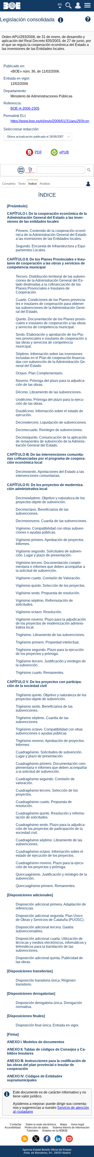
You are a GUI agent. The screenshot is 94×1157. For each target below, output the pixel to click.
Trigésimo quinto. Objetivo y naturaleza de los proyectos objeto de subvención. (51, 697)
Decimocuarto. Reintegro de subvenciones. (49, 430)
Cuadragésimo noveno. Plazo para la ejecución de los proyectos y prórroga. (50, 865)
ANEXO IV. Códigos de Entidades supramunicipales (34, 1078)
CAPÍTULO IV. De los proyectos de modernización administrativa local (45, 487)
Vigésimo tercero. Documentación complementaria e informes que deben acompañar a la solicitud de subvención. (50, 566)
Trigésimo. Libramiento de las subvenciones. (50, 635)
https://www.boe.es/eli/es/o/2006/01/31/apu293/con (49, 121)
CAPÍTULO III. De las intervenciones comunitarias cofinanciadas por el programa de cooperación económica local (46, 458)
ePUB (64, 152)
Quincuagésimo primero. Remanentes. (45, 886)
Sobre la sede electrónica (41, 1124)
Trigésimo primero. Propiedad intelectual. (47, 642)
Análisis (45, 183)
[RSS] (24, 1141)
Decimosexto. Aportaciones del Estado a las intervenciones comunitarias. (50, 473)
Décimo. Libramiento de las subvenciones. (49, 392)
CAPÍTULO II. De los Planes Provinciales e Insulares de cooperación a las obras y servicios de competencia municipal (46, 263)
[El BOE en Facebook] (47, 1141)
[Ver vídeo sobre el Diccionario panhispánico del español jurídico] (20, 170)
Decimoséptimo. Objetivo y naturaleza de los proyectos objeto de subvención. (50, 500)
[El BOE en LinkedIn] (58, 1141)
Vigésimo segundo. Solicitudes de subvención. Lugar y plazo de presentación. (49, 553)
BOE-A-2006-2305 (24, 108)
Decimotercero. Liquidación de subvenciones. (51, 422)
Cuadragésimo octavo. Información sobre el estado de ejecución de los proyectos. (49, 853)
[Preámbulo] (17, 206)
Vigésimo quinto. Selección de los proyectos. (50, 585)
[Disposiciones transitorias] (30, 971)
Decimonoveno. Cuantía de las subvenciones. (51, 521)
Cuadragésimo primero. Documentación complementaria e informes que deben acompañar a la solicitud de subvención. (51, 767)
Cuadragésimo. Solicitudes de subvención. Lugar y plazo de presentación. (49, 754)
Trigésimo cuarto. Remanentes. (40, 672)
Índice (32, 183)
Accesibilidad (13, 1127)
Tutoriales (32, 1130)
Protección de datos (36, 1127)
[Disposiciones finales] (26, 1016)
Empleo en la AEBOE (55, 1130)
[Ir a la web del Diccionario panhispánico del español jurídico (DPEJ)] (30, 170)
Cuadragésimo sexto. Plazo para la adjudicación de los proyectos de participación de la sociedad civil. (50, 828)
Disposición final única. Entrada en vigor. (47, 1025)
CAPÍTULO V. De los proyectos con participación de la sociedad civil (44, 684)
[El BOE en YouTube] (69, 1141)
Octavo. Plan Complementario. (39, 373)
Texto (22, 183)
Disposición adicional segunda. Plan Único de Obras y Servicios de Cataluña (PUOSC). (50, 918)
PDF (38, 152)
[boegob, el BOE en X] (35, 1141)
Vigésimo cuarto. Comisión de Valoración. (48, 578)
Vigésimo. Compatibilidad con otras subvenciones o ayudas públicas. (50, 530)
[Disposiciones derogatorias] (31, 993)
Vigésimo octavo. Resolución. (39, 612)
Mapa (63, 1124)
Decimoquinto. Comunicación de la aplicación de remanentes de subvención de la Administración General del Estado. (51, 441)
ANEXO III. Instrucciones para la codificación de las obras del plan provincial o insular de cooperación (46, 1065)
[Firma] (13, 1034)
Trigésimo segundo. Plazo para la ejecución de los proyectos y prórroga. (50, 652)
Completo (9, 183)
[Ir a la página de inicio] (11, 8)
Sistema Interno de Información (70, 1127)
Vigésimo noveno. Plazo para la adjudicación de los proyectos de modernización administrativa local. (51, 623)
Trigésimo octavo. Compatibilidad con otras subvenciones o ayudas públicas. (49, 731)
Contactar (15, 1124)
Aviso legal (77, 1124)
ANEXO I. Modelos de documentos (35, 1042)
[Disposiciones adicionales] (30, 895)
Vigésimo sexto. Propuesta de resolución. (48, 593)
